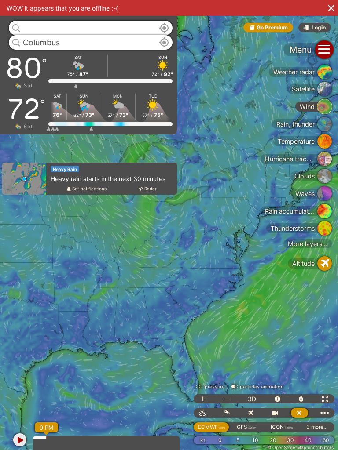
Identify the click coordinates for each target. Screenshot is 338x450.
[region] (169, 225)
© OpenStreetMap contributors (300, 447)
